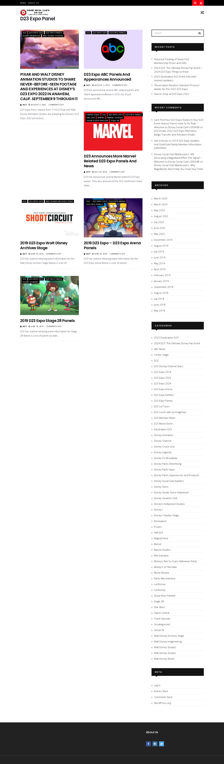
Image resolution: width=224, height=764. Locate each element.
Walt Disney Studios (53, 36)
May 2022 (159, 233)
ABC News (159, 349)
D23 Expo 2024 (162, 383)
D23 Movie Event (163, 423)
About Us (33, 3)
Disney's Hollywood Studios (169, 503)
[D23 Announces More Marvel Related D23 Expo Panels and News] (113, 131)
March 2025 (160, 198)
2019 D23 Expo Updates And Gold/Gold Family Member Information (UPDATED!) (178, 144)
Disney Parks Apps (164, 469)
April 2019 (159, 269)
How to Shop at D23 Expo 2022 (171, 94)
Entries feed (161, 691)
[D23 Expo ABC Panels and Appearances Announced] (113, 49)
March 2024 (160, 204)
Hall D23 (90, 117)
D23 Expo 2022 (36, 33)
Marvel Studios (115, 117)
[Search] (199, 33)
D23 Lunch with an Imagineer (170, 412)
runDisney (159, 584)
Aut (25, 104)
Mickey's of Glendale (165, 567)
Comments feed (163, 697)
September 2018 (163, 287)
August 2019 (161, 245)
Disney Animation (31, 36)
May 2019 (159, 263)
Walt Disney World (164, 658)
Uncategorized (162, 624)
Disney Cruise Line (164, 446)
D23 (24, 33)
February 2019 (162, 275)
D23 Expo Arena (117, 201)
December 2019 (163, 239)
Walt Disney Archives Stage (59, 201)
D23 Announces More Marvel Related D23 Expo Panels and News (110, 161)
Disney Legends (163, 452)
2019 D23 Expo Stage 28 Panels (47, 320)
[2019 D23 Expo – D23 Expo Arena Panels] (113, 217)
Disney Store (161, 486)
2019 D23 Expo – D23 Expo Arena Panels (112, 245)
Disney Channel (30, 282)
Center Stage (93, 115)
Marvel (101, 117)
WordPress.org (162, 703)
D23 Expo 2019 (100, 33)
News (23, 3)
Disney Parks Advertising (167, 463)
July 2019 (159, 251)
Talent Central (161, 612)
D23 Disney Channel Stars (168, 366)
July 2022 (159, 222)
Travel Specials (162, 618)
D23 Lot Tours (162, 406)
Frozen (158, 526)
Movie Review (161, 572)
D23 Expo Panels (54, 33)
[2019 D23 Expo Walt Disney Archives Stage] (49, 217)
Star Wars (159, 607)
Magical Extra (161, 538)
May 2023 (159, 210)
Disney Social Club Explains (169, 481)
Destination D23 (163, 429)
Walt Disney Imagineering (168, 641)
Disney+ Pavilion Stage (166, 515)
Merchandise (161, 555)
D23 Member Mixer (164, 417)
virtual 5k (159, 630)
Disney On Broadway (165, 458)
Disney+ (158, 509)
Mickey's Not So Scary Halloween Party (175, 561)
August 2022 (161, 216)
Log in (157, 685)
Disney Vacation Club (165, 498)
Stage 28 (115, 120)
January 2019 (161, 281)
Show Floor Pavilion (97, 120)
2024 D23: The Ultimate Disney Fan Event (177, 343)
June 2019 (159, 257)
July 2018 (159, 298)
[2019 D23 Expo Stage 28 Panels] (49, 295)
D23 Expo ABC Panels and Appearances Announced (107, 77)
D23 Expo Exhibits (164, 395)
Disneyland (160, 521)
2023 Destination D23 (166, 337)
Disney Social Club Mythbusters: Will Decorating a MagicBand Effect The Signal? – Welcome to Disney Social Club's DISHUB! (178, 158)
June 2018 (159, 304)
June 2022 (159, 228)
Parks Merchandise (164, 578)
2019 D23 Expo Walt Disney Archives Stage (44, 245)
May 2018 (159, 310)
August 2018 (161, 292)
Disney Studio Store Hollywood (171, 492)
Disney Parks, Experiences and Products (176, 475)
